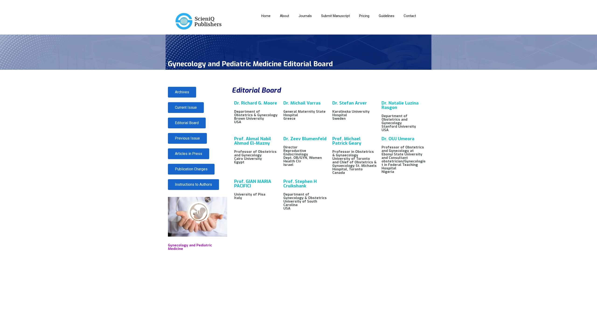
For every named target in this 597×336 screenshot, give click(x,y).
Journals (305, 16)
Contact (410, 16)
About (284, 16)
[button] (191, 169)
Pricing (364, 16)
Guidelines (386, 16)
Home (266, 16)
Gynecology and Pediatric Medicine (190, 247)
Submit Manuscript (335, 16)
